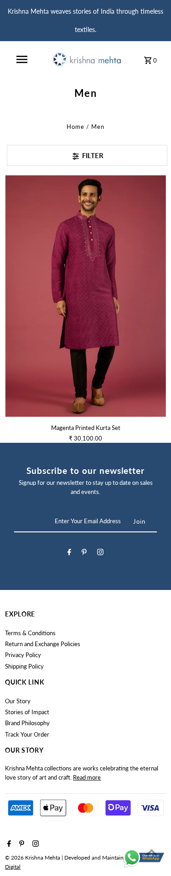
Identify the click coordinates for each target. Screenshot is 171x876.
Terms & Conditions (30, 633)
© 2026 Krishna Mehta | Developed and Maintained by (71, 857)
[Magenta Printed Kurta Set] (85, 296)
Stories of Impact (27, 712)
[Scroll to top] (151, 852)
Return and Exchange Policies (42, 644)
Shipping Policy (24, 666)
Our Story (18, 701)
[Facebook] (69, 553)
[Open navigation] (22, 59)
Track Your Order (27, 734)
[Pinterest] (84, 553)
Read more (87, 777)
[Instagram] (100, 553)
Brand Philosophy (27, 723)
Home (75, 126)
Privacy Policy (23, 654)
